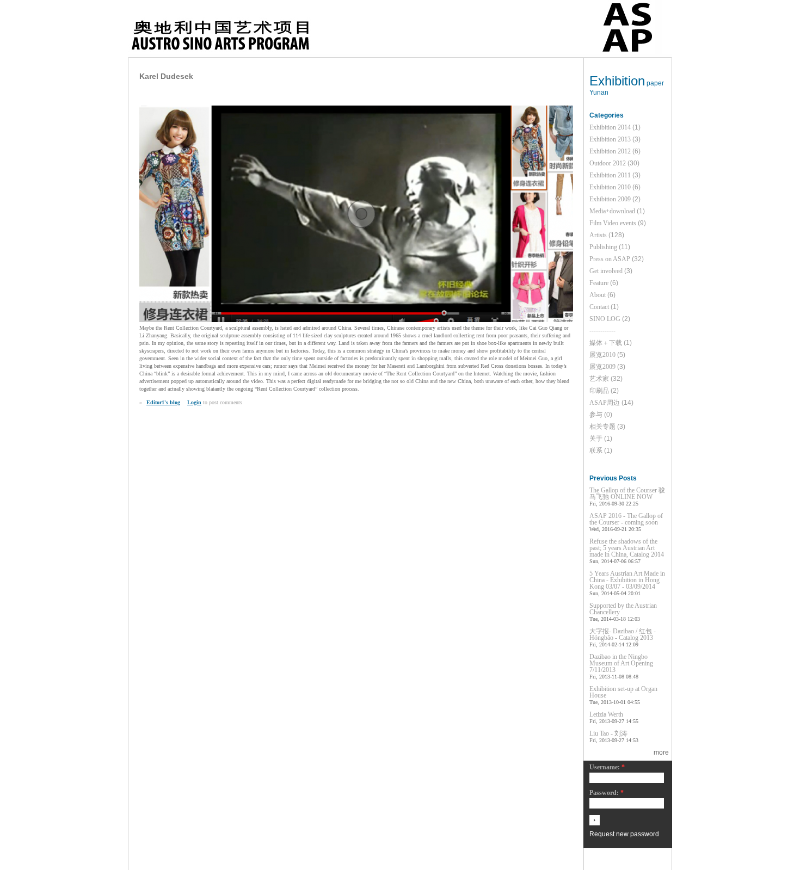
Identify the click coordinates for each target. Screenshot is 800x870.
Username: (607, 767)
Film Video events (612, 223)
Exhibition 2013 (610, 139)
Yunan (598, 92)
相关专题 (602, 426)
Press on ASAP (609, 259)
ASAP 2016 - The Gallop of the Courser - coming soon (626, 519)
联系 (595, 450)
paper (655, 83)
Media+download (612, 211)
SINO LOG (604, 319)
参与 (595, 414)
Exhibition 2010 (610, 187)
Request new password (624, 834)
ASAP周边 (604, 402)
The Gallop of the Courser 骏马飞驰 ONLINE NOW (627, 493)
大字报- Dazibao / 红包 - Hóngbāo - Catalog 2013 (622, 634)
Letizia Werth (606, 714)
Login (194, 402)
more (661, 752)
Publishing (603, 247)
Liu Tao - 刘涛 (608, 733)
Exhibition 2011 (610, 175)
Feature (598, 283)
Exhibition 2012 (610, 151)
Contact (599, 307)
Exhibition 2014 (610, 127)
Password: (606, 793)
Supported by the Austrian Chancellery (623, 609)
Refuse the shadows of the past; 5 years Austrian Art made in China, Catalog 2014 (626, 548)
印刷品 (599, 390)
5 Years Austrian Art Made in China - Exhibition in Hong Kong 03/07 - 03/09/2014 (627, 580)
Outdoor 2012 (607, 163)
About (597, 295)
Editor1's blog (163, 402)
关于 (595, 438)
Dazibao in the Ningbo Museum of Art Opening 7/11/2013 (621, 663)
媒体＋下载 (605, 343)
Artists (598, 235)
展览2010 (602, 355)
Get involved (606, 271)
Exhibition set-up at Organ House (623, 692)
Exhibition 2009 (610, 199)
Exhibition (617, 80)
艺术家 (599, 378)
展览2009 (602, 367)
